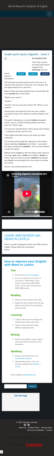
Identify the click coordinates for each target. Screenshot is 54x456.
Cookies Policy (33, 428)
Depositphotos (30, 375)
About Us (22, 428)
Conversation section (23, 358)
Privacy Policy (46, 428)
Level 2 (33, 74)
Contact (49, 430)
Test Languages (32, 275)
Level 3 (45, 74)
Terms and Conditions (35, 430)
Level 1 (21, 74)
